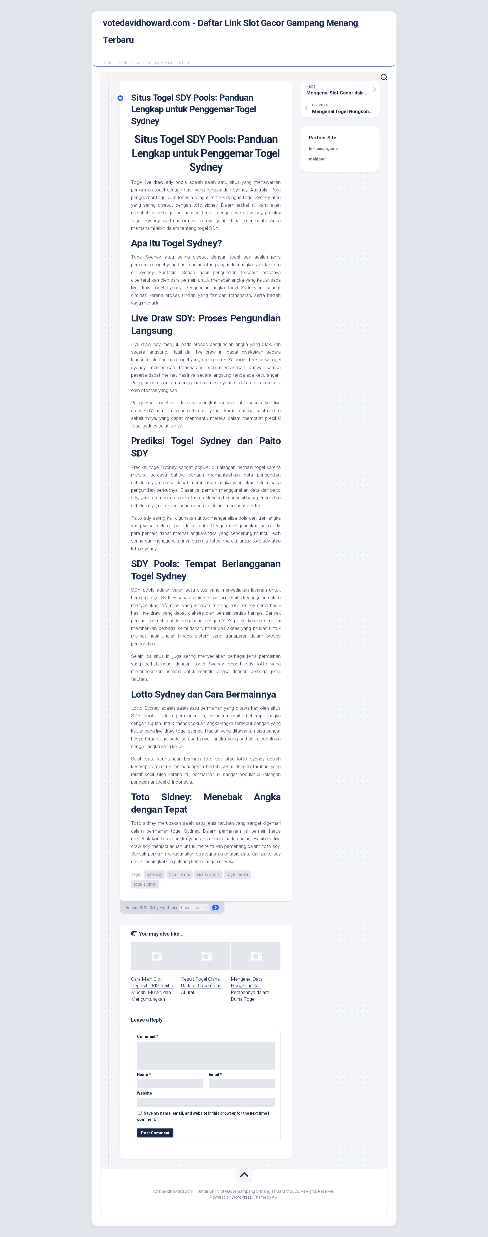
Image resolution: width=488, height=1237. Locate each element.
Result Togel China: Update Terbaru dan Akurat (201, 985)
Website (144, 1093)
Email (215, 1074)
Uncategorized (194, 907)
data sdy (154, 874)
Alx (274, 1197)
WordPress (242, 1197)
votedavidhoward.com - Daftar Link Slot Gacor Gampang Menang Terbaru (230, 31)
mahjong (317, 159)
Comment (147, 1036)
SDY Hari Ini (179, 874)
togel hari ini (237, 874)
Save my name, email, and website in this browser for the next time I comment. (203, 1116)
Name (144, 1074)
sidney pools (208, 874)
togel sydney (145, 884)
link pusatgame (323, 148)
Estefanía (168, 907)
